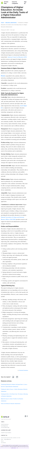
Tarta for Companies (15, 2)
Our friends (3, 442)
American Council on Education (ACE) (17, 57)
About (2, 441)
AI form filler (6, 2)
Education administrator (11, 22)
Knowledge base (4, 425)
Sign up (25, 2)
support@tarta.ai (7, 439)
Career (2, 22)
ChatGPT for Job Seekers (6, 432)
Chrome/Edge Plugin (5, 427)
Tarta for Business (5, 424)
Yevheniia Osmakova (23, 370)
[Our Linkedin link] (25, 416)
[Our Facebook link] (27, 416)
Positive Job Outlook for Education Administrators (10, 403)
